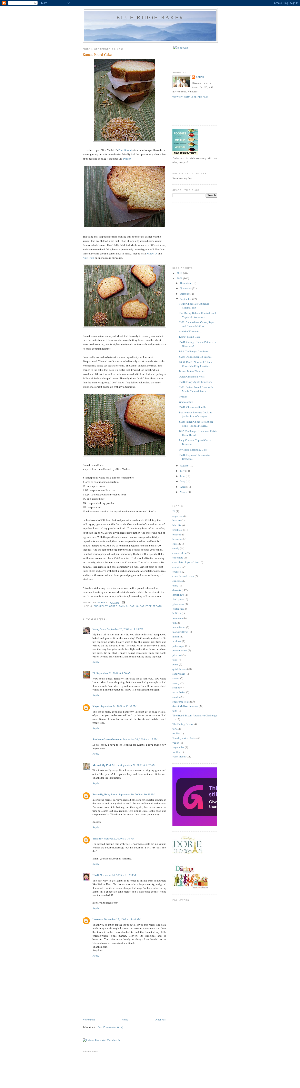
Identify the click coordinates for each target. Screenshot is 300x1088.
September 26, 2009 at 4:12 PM (140, 739)
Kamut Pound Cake (189, 337)
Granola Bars (186, 402)
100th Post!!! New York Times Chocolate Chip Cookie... (195, 364)
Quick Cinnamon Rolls (191, 376)
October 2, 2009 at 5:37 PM (119, 838)
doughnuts (178, 594)
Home (125, 1019)
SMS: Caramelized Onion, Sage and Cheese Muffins (196, 324)
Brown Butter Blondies (191, 371)
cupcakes (177, 581)
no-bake (176, 641)
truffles (176, 733)
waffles (176, 752)
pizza (175, 664)
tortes (175, 729)
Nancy (150, 253)
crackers (176, 571)
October (184, 293)
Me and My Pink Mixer (105, 765)
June (183, 476)
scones (176, 687)
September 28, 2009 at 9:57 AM (138, 765)
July (182, 471)
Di (156, 253)
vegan (175, 742)
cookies (176, 567)
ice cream (177, 618)
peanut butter (179, 650)
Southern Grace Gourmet (107, 739)
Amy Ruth (88, 258)
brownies (177, 539)
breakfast (101, 606)
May (183, 481)
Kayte (95, 706)
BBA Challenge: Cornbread (194, 351)
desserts (176, 590)
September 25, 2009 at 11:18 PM (125, 629)
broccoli (177, 534)
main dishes (179, 627)
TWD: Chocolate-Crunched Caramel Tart (194, 306)
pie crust (177, 655)
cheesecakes (179, 553)
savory (176, 683)
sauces (176, 678)
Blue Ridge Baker (150, 17)
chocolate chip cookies (185, 562)
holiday (176, 613)
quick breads (179, 669)
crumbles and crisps (183, 576)
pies (174, 660)
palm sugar (126, 606)
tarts (174, 711)
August (184, 465)
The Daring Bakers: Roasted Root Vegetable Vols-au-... (197, 315)
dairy (175, 585)
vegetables (178, 747)
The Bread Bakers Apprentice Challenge (194, 715)
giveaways (178, 604)
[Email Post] (123, 602)
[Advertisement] (203, 232)
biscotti (176, 520)
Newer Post (89, 1019)
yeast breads (179, 756)
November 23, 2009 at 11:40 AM (122, 919)
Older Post (160, 1019)
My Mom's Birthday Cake (193, 449)
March (184, 492)
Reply (95, 662)
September (186, 299)
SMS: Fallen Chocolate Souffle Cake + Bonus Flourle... (196, 423)
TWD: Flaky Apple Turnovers (195, 382)
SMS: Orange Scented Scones (195, 357)
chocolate (177, 557)
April (183, 486)
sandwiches (178, 673)
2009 (180, 278)
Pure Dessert (125, 150)
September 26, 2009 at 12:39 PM (118, 706)
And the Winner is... (190, 331)
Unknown (97, 919)
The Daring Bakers (182, 724)
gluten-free (178, 609)
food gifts (177, 599)
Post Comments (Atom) (110, 1027)
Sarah (200, 77)
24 (173, 511)
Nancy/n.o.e (99, 629)
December (186, 283)
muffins (176, 636)
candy (175, 548)
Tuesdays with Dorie (183, 738)
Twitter (126, 158)
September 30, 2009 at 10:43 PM (137, 794)
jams (175, 622)
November (186, 288)
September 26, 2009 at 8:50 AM (113, 673)
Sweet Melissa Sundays (185, 706)
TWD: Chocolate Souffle (192, 407)
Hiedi (95, 875)
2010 (180, 273)
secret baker (179, 692)
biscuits (176, 525)
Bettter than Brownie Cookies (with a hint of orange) (195, 414)
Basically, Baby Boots (104, 794)
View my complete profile (190, 97)
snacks (176, 697)
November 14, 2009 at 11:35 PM (118, 875)
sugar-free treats (149, 606)
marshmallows (180, 632)
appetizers (178, 516)
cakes (113, 606)
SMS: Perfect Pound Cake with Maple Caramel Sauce (196, 389)
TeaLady (97, 838)
